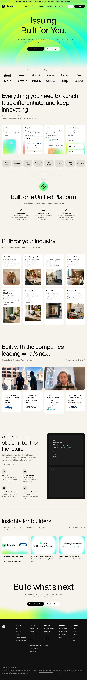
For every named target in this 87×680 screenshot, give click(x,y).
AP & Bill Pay (34, 628)
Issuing (18, 628)
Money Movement (21, 637)
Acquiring (18, 631)
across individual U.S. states (46, 672)
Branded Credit (34, 648)
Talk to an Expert (52, 49)
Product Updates (49, 628)
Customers (41, 6)
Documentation (63, 628)
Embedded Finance (35, 645)
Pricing (61, 6)
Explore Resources (76, 527)
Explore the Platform (35, 49)
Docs (55, 6)
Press (74, 631)
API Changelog (63, 634)
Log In (70, 6)
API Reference (63, 631)
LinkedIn (46, 639)
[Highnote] (8, 6)
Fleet (31, 636)
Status (60, 637)
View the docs (7, 464)
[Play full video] (22, 378)
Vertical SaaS (34, 651)
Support (46, 636)
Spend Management (33, 632)
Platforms (33, 642)
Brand (74, 637)
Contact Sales (79, 6)
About (74, 628)
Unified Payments (21, 641)
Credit (17, 634)
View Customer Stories (74, 360)
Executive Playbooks (47, 632)
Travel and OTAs (34, 639)
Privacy (46, 642)
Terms (46, 645)
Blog (74, 641)
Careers (75, 634)
